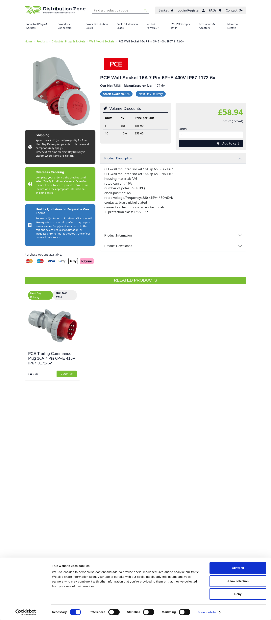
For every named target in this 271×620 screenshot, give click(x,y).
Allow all (238, 568)
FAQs (213, 10)
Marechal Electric (232, 26)
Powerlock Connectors (64, 26)
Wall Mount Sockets (101, 41)
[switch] (114, 612)
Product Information (118, 235)
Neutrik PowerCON (153, 26)
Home (29, 41)
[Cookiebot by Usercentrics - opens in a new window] (25, 612)
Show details (207, 612)
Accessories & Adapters (207, 26)
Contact (231, 10)
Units (183, 129)
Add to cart (230, 143)
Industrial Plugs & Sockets (36, 26)
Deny (237, 594)
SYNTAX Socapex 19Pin (180, 26)
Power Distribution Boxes (97, 26)
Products (42, 41)
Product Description (118, 158)
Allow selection (238, 581)
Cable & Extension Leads (127, 26)
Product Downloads (118, 246)
